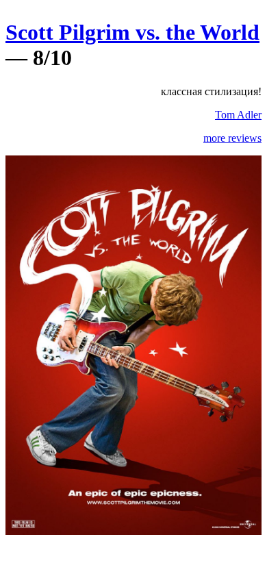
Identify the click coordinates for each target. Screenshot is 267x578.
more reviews (232, 138)
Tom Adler (238, 115)
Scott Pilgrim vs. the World (132, 32)
